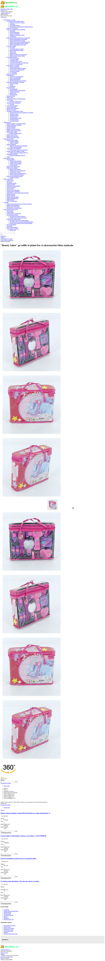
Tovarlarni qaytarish (8, 915)
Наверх (2, 954)
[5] (6, 777)
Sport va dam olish (8, 931)
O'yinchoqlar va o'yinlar (9, 925)
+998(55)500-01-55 (5, 13)
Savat (2, 10)
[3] (3, 777)
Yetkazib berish (7, 912)
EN (5, 17)
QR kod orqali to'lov (9, 919)
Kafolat (5, 916)
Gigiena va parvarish (9, 928)
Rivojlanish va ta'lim (9, 929)
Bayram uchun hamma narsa (11, 933)
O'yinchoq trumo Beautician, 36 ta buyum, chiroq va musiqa (20, 881)
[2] (2, 777)
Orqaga (2, 810)
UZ (1, 17)
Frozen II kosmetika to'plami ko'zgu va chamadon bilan (18, 858)
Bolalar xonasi (7, 927)
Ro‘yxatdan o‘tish (8, 9)
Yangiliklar (6, 909)
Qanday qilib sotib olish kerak (11, 911)
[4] (4, 777)
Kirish (2, 9)
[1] (1, 777)
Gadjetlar (6, 932)
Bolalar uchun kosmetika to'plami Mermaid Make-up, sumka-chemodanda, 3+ (26, 813)
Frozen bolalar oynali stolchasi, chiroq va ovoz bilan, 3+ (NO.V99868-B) (23, 836)
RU (3, 17)
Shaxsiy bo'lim (4, 952)
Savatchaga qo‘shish (6, 783)
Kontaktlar (6, 918)
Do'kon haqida (7, 914)
